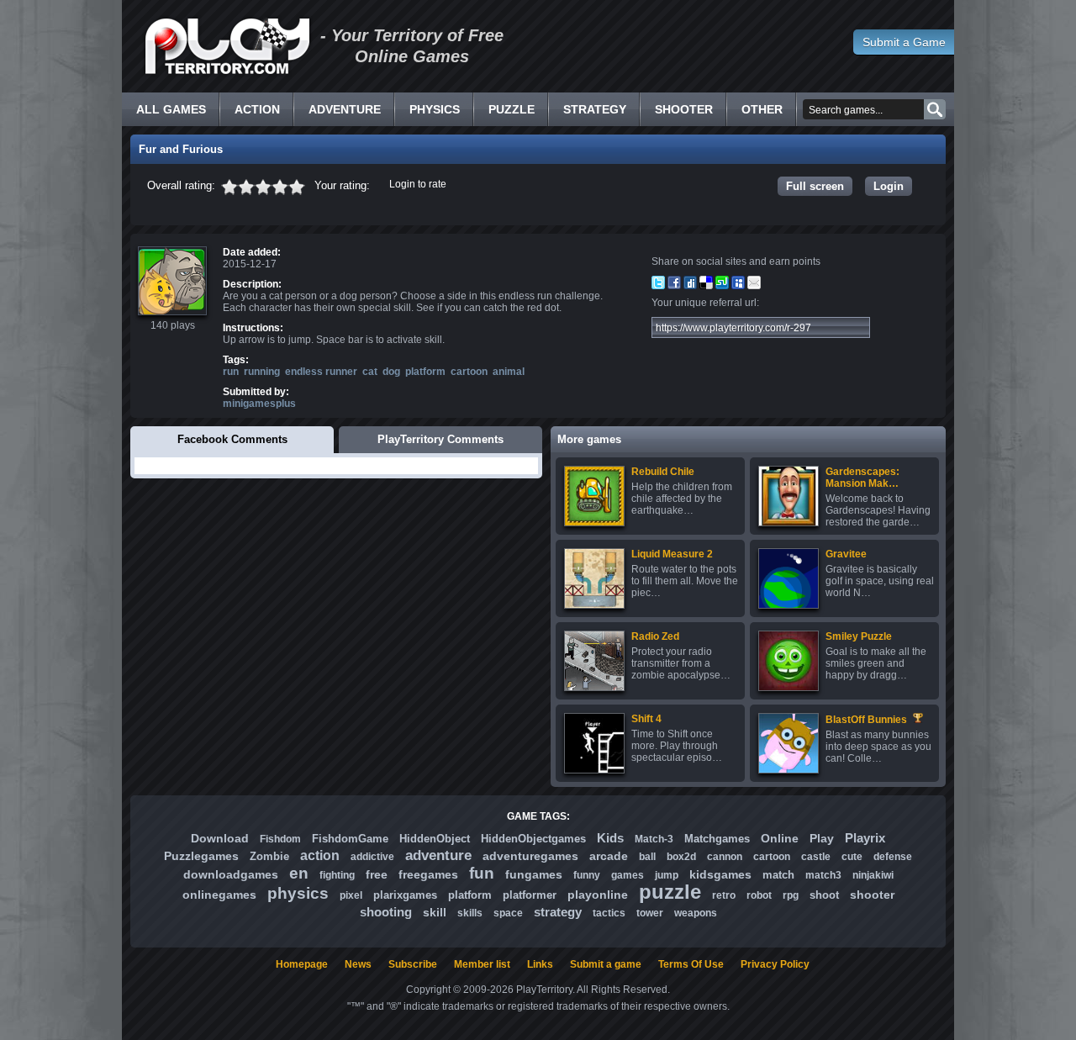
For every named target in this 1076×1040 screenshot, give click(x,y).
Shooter (684, 109)
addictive (372, 857)
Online (780, 838)
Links (540, 964)
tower (649, 913)
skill (434, 912)
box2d (681, 857)
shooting (386, 912)
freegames (428, 874)
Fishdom (280, 839)
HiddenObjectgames (533, 838)
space (508, 913)
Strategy (594, 109)
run (231, 371)
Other (762, 109)
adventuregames (530, 856)
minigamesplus (259, 403)
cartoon (469, 371)
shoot (824, 895)
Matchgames (717, 838)
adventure (438, 855)
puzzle (670, 891)
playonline (597, 894)
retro (724, 895)
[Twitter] (658, 286)
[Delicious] (706, 286)
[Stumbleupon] (722, 286)
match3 (823, 875)
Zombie (269, 856)
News (358, 964)
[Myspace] (738, 286)
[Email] (754, 286)
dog (391, 371)
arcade (608, 856)
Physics (434, 109)
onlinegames (219, 894)
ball (647, 857)
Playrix (865, 838)
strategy (558, 912)
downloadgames (230, 874)
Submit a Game (904, 42)
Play (822, 838)
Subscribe (412, 964)
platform (425, 371)
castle (816, 857)
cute (851, 857)
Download (220, 838)
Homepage (302, 964)
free (377, 874)
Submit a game (605, 964)
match (778, 874)
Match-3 (654, 839)
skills (470, 913)
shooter (872, 894)
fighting (337, 875)
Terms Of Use (691, 964)
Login (888, 186)
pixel (351, 895)
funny (586, 875)
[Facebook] (674, 286)
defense (892, 857)
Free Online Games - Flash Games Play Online (227, 46)
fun (481, 873)
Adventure (345, 109)
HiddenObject (434, 838)
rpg (791, 895)
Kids (610, 838)
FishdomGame (350, 838)
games (627, 875)
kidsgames (720, 874)
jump (666, 875)
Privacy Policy (775, 964)
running (262, 371)
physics (298, 893)
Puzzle (511, 109)
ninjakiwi (873, 875)
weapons (695, 913)
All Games (171, 109)
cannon (724, 857)
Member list (482, 964)
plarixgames (405, 895)
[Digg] (690, 286)
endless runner (321, 371)
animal (509, 371)
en (299, 873)
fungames (533, 874)
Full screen (815, 186)
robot (759, 895)
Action (257, 109)
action (320, 855)
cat (369, 371)
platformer (529, 895)
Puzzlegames (201, 856)
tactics (609, 913)
